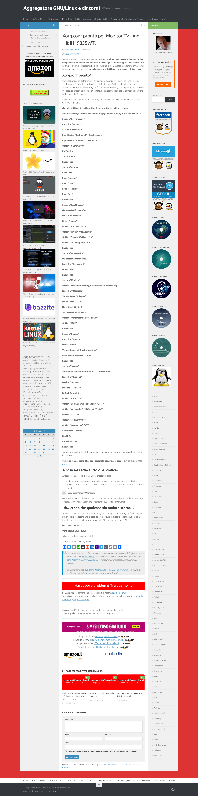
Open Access (159, 581)
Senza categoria (71, 25)
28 (35, 453)
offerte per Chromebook (106, 643)
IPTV (155, 534)
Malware (40, 398)
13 (30, 445)
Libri (155, 544)
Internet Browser (34, 386)
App (155, 412)
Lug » (42, 456)
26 (26, 453)
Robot (156, 618)
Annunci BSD (158, 401)
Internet (157, 523)
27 (30, 453)
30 (44, 453)
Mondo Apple (159, 555)
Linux (43, 395)
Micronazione (159, 549)
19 (26, 449)
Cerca (170, 100)
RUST (50, 412)
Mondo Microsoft (160, 565)
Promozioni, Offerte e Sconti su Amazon (127, 19)
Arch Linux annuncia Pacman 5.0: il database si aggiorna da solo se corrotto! (74, 696)
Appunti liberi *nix (160, 417)
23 (44, 449)
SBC (155, 634)
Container (49, 366)
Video (156, 740)
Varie (156, 734)
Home (25, 19)
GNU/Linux (158, 497)
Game (27, 380)
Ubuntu (31, 418)
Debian (29, 369)
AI (26, 360)
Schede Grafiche (160, 639)
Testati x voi (158, 724)
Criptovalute (158, 438)
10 (49, 442)
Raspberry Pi (29, 413)
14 (35, 445)
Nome (67, 735)
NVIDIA (46, 404)
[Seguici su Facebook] (54, 25)
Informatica (42, 383)
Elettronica (158, 470)
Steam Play (158, 692)
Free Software (41, 377)
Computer (38, 366)
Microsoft (39, 401)
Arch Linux (46, 360)
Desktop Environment (37, 371)
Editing (45, 374)
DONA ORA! (163, 84)
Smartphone (158, 666)
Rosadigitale (158, 623)
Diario (156, 454)
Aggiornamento (37, 357)
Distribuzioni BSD (160, 460)
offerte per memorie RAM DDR (106, 639)
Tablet (156, 703)
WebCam (157, 750)
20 (30, 449)
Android (35, 360)
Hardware (157, 507)
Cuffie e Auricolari (160, 444)
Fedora (28, 377)
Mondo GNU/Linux (160, 560)
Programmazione (33, 410)
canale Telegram (118, 593)
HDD (155, 512)
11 (53, 442)
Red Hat (41, 412)
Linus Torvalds (30, 395)
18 (53, 445)
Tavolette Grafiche (161, 713)
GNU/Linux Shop (38, 19)
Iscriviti (163, 19)
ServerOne (158, 650)
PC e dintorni (158, 602)
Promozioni (158, 613)
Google (48, 380)
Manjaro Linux (28, 401)
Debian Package (160, 449)
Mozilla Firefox (32, 404)
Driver (36, 374)
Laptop (156, 539)
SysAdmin (35, 415)
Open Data (158, 586)
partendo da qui (88, 556)
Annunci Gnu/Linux (160, 407)
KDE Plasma (38, 389)
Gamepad (157, 486)
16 (44, 445)
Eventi (156, 475)
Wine (26, 422)
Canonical (45, 363)
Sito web (68, 743)
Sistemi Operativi (160, 660)
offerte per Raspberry (106, 647)
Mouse (156, 576)
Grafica (27, 383)
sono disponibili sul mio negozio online (83, 560)
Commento (69, 719)
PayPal (156, 597)
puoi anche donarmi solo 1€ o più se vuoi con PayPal (107, 570)
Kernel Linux (32, 392)
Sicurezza (87, 19)
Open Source (158, 592)
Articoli (26, 363)
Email (108, 735)
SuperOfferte (152, 19)
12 (26, 445)
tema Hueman (51, 791)
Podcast (36, 407)
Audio (156, 423)
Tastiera (157, 708)
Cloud (27, 366)
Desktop (41, 369)
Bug (35, 363)
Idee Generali (159, 518)
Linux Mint (29, 398)
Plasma (26, 407)
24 (49, 449)
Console (157, 433)
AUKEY (156, 428)
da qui (65, 464)
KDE (27, 389)
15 (39, 445)
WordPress (158, 755)
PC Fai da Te (67, 19)
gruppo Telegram (81, 599)
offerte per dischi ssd (106, 636)
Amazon (157, 396)
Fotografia (158, 481)
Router (156, 629)
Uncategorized (159, 729)
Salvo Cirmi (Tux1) (71, 49)
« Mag (36, 456)
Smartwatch (158, 671)
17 (49, 445)
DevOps (28, 374)
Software (157, 682)
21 (35, 449)
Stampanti (158, 687)
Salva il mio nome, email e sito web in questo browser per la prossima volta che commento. (102, 751)
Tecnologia (158, 719)
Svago (156, 697)
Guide (77, 19)
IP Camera (157, 528)
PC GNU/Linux (53, 19)
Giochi (156, 491)
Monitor (157, 571)
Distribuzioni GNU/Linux (162, 465)
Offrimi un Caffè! (100, 19)
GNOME (37, 380)
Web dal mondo (160, 745)
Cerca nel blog (157, 95)
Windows (46, 419)
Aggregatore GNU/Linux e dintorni (61, 8)
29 (39, 453)
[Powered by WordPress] (32, 791)
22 (39, 449)
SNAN (156, 676)
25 (53, 449)
